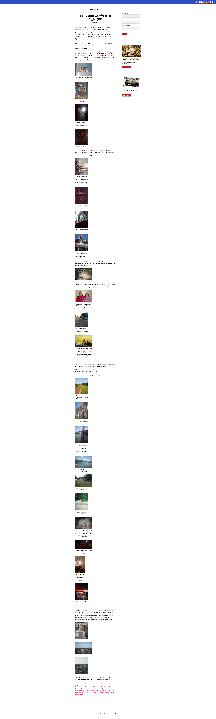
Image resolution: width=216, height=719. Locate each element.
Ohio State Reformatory (108, 690)
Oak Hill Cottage (98, 150)
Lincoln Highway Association (88, 686)
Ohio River (98, 690)
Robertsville (87, 692)
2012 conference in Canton (103, 43)
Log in (108, 715)
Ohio (93, 688)
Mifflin (109, 686)
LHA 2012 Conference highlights (95, 17)
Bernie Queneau (87, 685)
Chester (106, 685)
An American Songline (108, 713)
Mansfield (104, 686)
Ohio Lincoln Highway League (87, 690)
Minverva (77, 688)
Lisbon (99, 686)
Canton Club (97, 617)
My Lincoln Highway (86, 688)
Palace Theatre (79, 692)
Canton (94, 685)
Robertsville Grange (96, 692)
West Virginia (85, 683)
